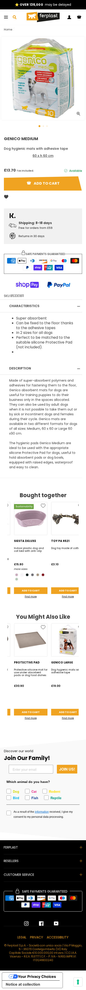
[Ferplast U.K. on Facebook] (38, 923)
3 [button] (47, 126)
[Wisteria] (16, 575)
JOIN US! (67, 769)
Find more (31, 596)
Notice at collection (23, 984)
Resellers (11, 861)
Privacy (36, 937)
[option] (43, 4)
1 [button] (40, 126)
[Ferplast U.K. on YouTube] (52, 923)
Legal (21, 937)
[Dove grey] (37, 575)
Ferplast (11, 847)
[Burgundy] (43, 575)
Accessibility (58, 937)
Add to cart (31, 590)
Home (8, 29)
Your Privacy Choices (37, 976)
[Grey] (32, 575)
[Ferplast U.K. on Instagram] (26, 923)
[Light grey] (16, 579)
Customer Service (19, 874)
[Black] (27, 575)
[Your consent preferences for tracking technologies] (78, 982)
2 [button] (44, 126)
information (42, 811)
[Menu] (6, 17)
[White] (22, 575)
